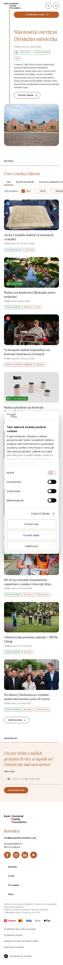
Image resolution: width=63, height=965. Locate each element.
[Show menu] (56, 6)
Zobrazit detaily (40, 513)
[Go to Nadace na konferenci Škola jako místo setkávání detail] (31, 283)
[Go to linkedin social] (25, 855)
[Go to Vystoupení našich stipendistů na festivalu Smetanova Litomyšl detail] (31, 340)
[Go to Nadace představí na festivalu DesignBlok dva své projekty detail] (31, 398)
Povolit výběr (31, 535)
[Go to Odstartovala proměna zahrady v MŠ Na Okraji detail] (31, 628)
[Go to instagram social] (16, 855)
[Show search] (49, 6)
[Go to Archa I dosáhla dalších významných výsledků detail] (31, 226)
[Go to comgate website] (10, 920)
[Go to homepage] (12, 6)
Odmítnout (31, 546)
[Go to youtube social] (33, 855)
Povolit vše (31, 524)
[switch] (52, 482)
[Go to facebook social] (7, 855)
